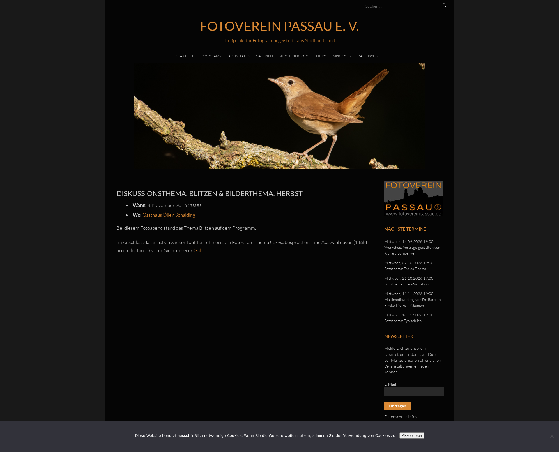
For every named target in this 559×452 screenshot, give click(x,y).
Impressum (342, 56)
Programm (211, 56)
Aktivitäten (239, 56)
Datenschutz (370, 56)
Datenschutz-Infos (400, 416)
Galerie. (202, 250)
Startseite (186, 56)
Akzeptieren (412, 435)
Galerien (264, 56)
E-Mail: (390, 384)
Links (321, 56)
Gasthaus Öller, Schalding (168, 215)
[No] (552, 436)
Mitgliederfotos (294, 56)
